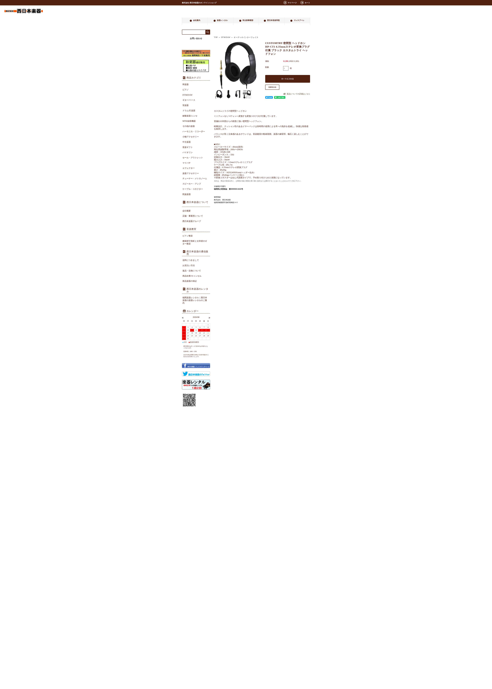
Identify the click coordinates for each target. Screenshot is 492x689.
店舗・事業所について (192, 216)
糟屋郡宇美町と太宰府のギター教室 (194, 242)
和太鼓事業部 (248, 20)
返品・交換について (191, 271)
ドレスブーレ (299, 20)
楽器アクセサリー (190, 173)
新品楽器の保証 (189, 281)
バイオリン (187, 152)
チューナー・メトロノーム (194, 178)
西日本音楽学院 (273, 20)
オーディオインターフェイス (246, 37)
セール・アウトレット (192, 158)
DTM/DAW (225, 37)
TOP (216, 37)
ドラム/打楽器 (188, 110)
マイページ (292, 3)
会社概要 (186, 211)
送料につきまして (190, 260)
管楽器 (185, 105)
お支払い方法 (188, 265)
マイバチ (186, 163)
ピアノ (185, 90)
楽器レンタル (222, 20)
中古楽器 (186, 142)
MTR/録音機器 (189, 121)
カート (307, 3)
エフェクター (188, 168)
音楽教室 (191, 229)
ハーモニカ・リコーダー (193, 131)
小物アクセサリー (190, 137)
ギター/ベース (188, 100)
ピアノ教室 (187, 236)
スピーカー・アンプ (191, 184)
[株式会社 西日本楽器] (23, 15)
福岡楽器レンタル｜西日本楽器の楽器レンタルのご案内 (194, 300)
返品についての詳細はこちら (298, 94)
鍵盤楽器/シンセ (189, 116)
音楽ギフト (187, 147)
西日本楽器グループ (191, 221)
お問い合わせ (196, 38)
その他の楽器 (188, 126)
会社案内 (196, 20)
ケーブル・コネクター (192, 189)
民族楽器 (186, 194)
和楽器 (185, 84)
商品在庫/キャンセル (191, 276)
